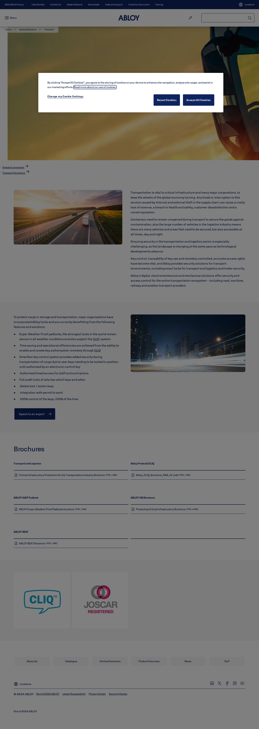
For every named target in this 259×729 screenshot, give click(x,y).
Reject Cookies (167, 100)
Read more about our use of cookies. (95, 87)
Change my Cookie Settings (65, 96)
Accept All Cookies (198, 100)
